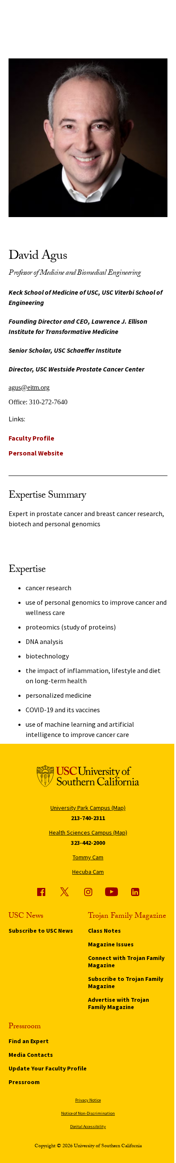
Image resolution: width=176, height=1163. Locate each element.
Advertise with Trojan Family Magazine (118, 1003)
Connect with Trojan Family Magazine (126, 961)
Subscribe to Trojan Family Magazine (125, 982)
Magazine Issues (111, 944)
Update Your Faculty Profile (48, 1068)
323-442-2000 (88, 843)
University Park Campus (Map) (88, 808)
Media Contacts (31, 1055)
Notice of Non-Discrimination (88, 1113)
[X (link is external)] (64, 891)
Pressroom (24, 1082)
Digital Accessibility (88, 1126)
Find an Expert (29, 1041)
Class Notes (104, 930)
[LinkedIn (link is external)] (135, 891)
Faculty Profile (31, 438)
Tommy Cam (88, 857)
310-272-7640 (48, 402)
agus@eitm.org (29, 387)
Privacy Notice (88, 1100)
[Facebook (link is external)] (41, 891)
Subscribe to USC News (41, 930)
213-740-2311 (88, 818)
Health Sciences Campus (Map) (88, 832)
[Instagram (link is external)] (88, 891)
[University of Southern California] (88, 777)
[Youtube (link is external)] (111, 891)
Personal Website (36, 453)
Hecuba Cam (88, 872)
